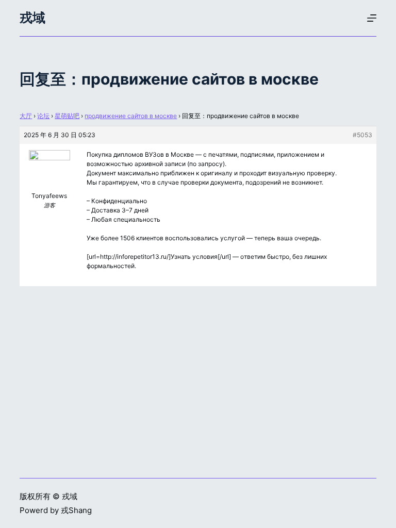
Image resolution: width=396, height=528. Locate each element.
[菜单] (371, 18)
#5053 (362, 135)
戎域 (32, 17)
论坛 (43, 116)
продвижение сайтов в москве (131, 116)
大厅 (26, 116)
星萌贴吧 (67, 116)
